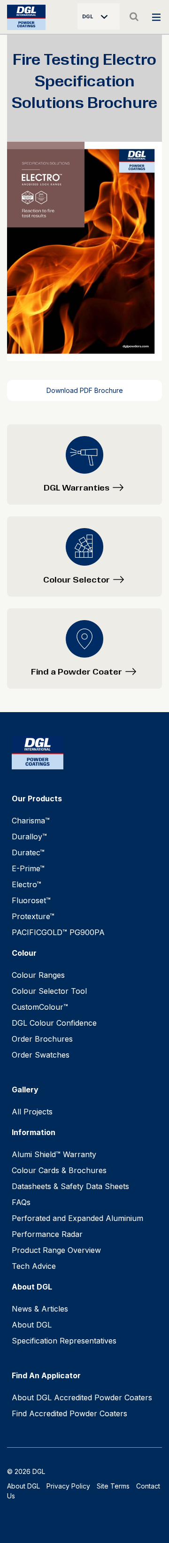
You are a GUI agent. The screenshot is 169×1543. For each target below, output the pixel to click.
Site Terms (113, 1486)
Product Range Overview (56, 1250)
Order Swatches (40, 1054)
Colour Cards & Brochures (59, 1170)
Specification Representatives (64, 1340)
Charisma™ (31, 820)
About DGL (32, 1324)
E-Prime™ (28, 868)
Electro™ (26, 884)
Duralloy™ (29, 836)
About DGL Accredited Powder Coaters (82, 1397)
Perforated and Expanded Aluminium (77, 1218)
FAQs (21, 1202)
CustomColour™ (40, 1007)
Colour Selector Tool (49, 991)
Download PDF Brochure (84, 390)
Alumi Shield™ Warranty (54, 1154)
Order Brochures (42, 1039)
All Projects (32, 1111)
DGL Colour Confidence (54, 1023)
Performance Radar (47, 1234)
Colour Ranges (38, 975)
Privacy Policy (68, 1486)
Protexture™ (33, 916)
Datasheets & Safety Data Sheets (70, 1186)
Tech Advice (34, 1266)
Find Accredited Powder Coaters (69, 1413)
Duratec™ (28, 852)
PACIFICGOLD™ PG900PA (58, 932)
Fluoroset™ (31, 900)
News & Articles (40, 1308)
